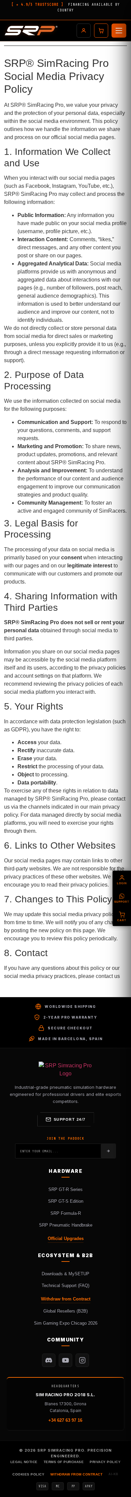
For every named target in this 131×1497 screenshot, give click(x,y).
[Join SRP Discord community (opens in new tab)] (48, 1360)
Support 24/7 (70, 1119)
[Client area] (84, 31)
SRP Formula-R (65, 1213)
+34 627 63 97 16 (65, 1420)
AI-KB (113, 1474)
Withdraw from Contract (65, 1298)
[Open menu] (119, 31)
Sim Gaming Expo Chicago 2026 (65, 1323)
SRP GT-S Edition (65, 1201)
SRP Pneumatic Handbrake (65, 1225)
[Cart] (101, 31)
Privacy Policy (105, 1462)
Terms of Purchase (64, 1462)
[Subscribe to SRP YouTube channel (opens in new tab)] (65, 1360)
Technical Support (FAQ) (65, 1285)
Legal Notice (24, 1462)
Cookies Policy (28, 1474)
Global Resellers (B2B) (65, 1311)
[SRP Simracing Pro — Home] (65, 1070)
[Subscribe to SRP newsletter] (108, 1151)
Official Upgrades (66, 1238)
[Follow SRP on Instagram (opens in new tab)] (82, 1360)
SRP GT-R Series (65, 1189)
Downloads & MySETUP (65, 1273)
